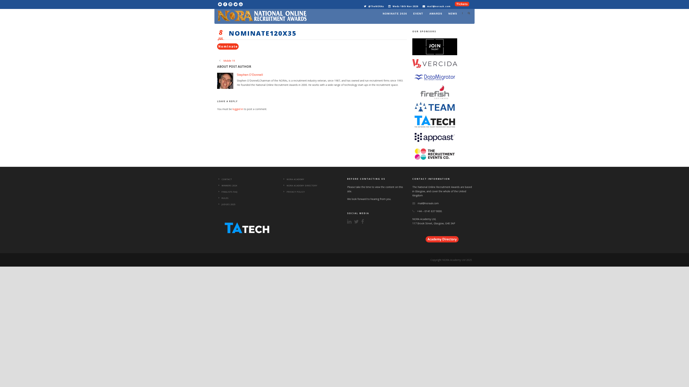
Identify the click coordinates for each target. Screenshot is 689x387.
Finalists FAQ (230, 191)
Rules (225, 198)
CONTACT (227, 179)
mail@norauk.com (439, 6)
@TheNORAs (376, 6)
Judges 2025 (228, 204)
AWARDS (435, 13)
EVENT (418, 13)
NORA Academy (295, 179)
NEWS (452, 13)
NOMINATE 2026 (395, 13)
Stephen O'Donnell (250, 75)
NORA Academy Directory (302, 185)
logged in (238, 109)
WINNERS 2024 (229, 185)
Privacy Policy (296, 191)
